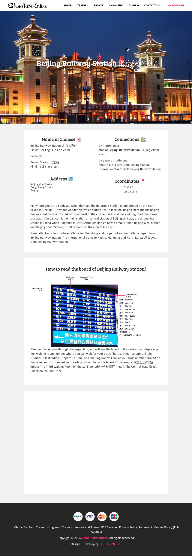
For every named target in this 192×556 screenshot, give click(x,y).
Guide (132, 5)
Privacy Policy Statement (135, 527)
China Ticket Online (95, 537)
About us (97, 531)
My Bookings (175, 5)
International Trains (86, 527)
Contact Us (152, 5)
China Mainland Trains (29, 527)
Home (68, 5)
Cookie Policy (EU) (166, 527)
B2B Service (109, 527)
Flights (98, 5)
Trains (81, 5)
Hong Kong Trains (58, 527)
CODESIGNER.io (110, 544)
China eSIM (116, 5)
